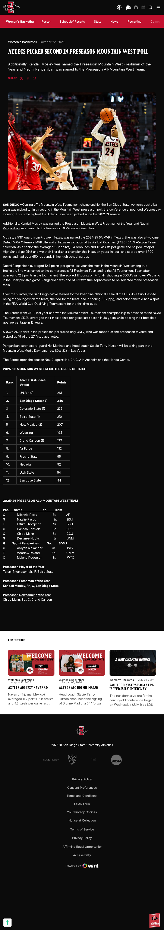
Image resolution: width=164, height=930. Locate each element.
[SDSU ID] (119, 7)
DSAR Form (82, 804)
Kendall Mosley (31, 223)
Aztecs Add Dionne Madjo (78, 688)
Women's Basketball (22, 42)
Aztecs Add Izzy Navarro (28, 688)
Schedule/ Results (72, 21)
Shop (135, 7)
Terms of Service (82, 829)
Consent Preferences (82, 787)
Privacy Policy (82, 779)
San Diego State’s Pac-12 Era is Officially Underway (132, 687)
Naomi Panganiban (16, 266)
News (114, 21)
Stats (97, 21)
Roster (46, 21)
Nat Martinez (56, 345)
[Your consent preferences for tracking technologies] (7, 922)
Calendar (143, 7)
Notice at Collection (82, 820)
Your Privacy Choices (82, 812)
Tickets (128, 7)
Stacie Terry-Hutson (104, 345)
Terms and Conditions (82, 795)
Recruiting (135, 21)
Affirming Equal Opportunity (82, 846)
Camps (156, 21)
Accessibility (82, 855)
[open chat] (155, 920)
